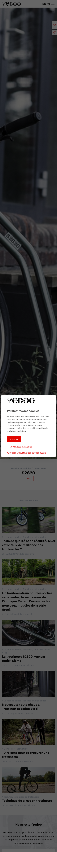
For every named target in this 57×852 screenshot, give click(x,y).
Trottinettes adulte (21, 468)
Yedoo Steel (39, 468)
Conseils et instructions (16, 748)
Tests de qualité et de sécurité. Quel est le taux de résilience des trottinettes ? (28, 545)
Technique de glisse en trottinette (21, 796)
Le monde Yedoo (12, 536)
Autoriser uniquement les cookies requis (26, 452)
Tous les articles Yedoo (34, 536)
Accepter (14, 439)
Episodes (27, 649)
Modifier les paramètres (21, 446)
